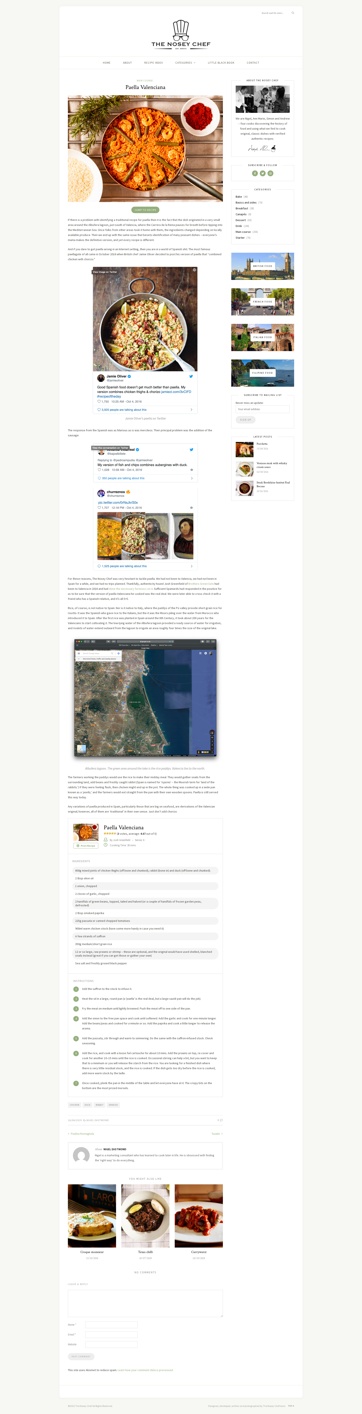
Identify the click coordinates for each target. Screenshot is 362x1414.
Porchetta (262, 444)
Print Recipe (87, 845)
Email (72, 1334)
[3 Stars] (110, 833)
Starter (240, 238)
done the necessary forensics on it (131, 589)
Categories (183, 62)
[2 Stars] (107, 833)
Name (72, 1324)
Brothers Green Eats (201, 584)
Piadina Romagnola (82, 1134)
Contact (253, 62)
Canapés (241, 214)
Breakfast (242, 208)
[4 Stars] (112, 833)
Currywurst (199, 1252)
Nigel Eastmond (98, 1120)
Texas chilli (145, 1252)
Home (107, 62)
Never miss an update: (250, 403)
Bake (239, 196)
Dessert (241, 220)
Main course (145, 80)
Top (290, 1406)
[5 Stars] (115, 833)
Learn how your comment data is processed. (145, 1370)
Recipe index (153, 62)
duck (87, 1105)
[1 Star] (105, 833)
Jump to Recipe (145, 209)
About (127, 62)
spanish (113, 1105)
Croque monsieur (92, 1252)
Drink (239, 226)
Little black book (221, 62)
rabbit (99, 1105)
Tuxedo (216, 1134)
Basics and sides (246, 202)
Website (72, 1344)
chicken (74, 1105)
